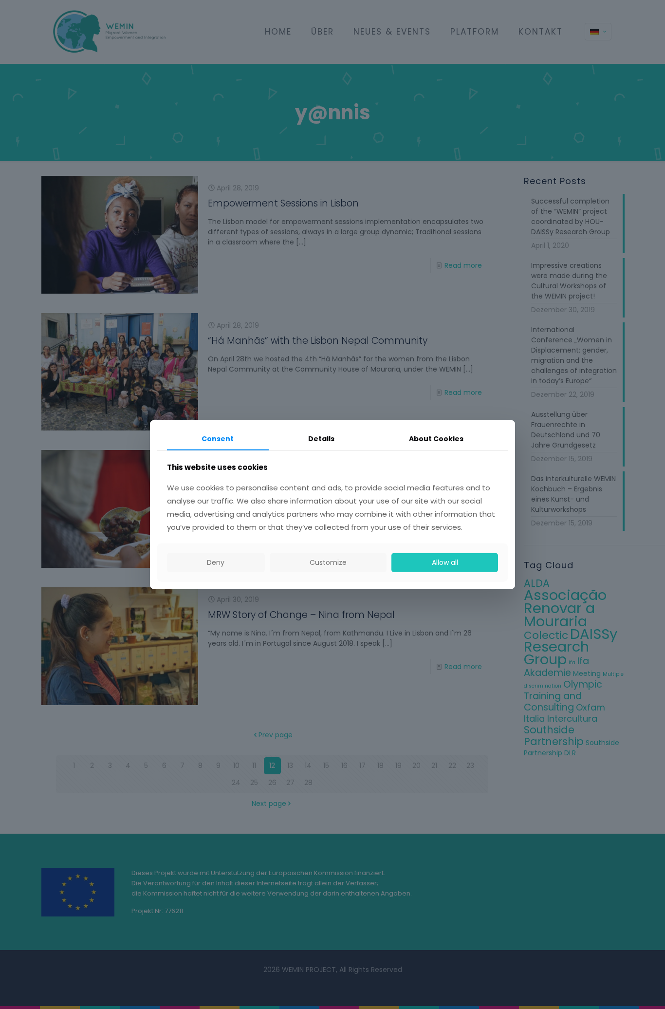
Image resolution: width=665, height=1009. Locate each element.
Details (321, 439)
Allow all (445, 562)
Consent (218, 439)
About (436, 439)
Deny (215, 562)
